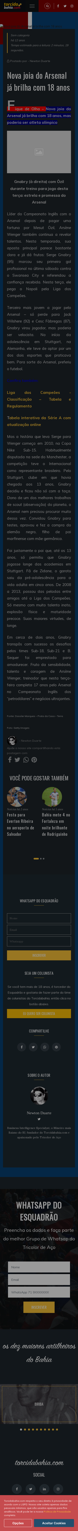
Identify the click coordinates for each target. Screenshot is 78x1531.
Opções (18, 1523)
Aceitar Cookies (54, 1523)
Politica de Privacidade (57, 1511)
